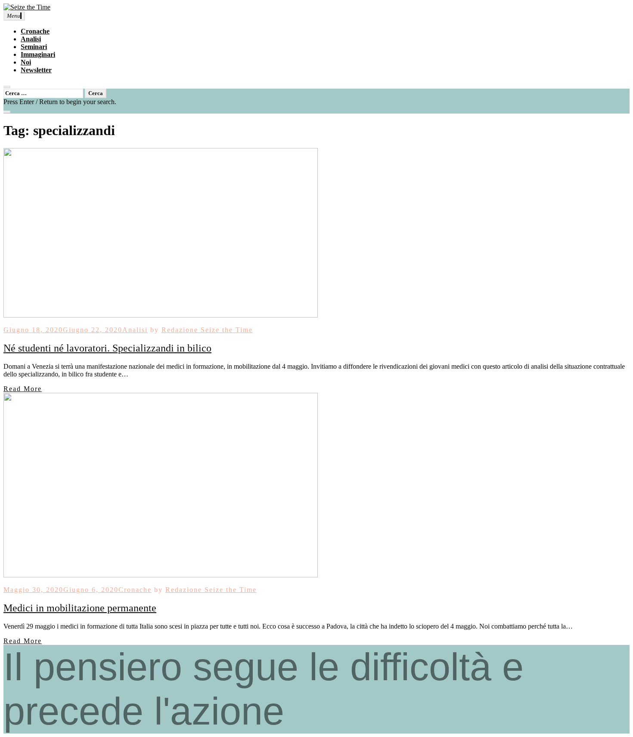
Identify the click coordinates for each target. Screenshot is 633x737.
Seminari (34, 46)
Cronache (35, 31)
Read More (22, 388)
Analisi (31, 39)
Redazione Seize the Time (207, 329)
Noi (26, 62)
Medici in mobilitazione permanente (79, 608)
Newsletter (36, 70)
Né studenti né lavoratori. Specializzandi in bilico (107, 348)
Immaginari (38, 54)
